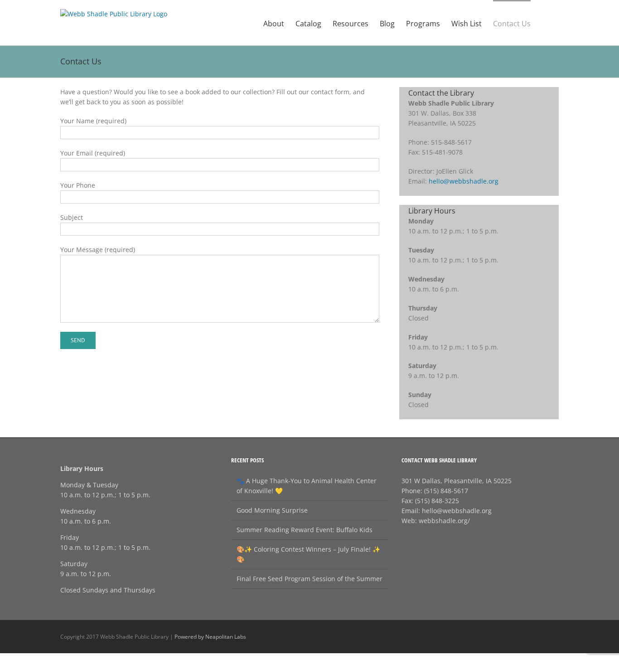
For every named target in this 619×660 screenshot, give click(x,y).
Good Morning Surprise (272, 510)
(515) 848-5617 (446, 490)
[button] (544, 22)
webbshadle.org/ (444, 520)
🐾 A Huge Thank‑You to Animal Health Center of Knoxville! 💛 (307, 485)
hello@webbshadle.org (463, 181)
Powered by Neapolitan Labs (210, 637)
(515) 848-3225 (437, 500)
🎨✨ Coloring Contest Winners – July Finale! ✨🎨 (308, 554)
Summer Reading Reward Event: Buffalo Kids (304, 529)
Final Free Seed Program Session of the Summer (309, 578)
